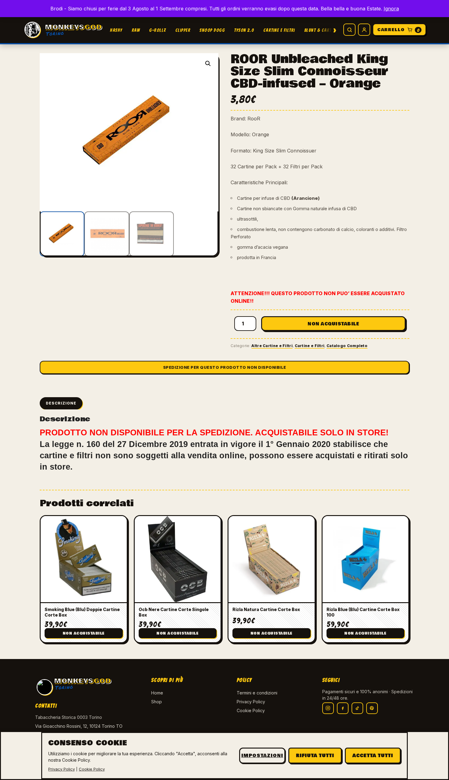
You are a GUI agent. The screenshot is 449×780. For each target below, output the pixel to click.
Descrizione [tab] (61, 403)
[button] (208, 63)
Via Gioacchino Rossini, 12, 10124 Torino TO (78, 726)
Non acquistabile (333, 323)
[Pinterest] (372, 708)
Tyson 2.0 (244, 30)
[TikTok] (357, 708)
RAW (136, 30)
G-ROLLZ (157, 30)
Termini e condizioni (257, 692)
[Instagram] (328, 708)
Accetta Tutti (372, 755)
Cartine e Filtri (279, 30)
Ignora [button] (391, 8)
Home (157, 692)
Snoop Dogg (212, 30)
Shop (156, 701)
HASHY (116, 30)
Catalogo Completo (347, 345)
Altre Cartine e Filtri (272, 345)
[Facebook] (343, 708)
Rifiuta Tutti (315, 755)
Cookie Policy (251, 710)
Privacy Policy (251, 701)
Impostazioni (262, 755)
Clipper (183, 30)
